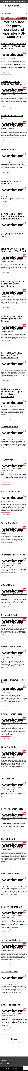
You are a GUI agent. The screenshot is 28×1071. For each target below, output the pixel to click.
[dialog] (14, 535)
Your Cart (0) (4, 1)
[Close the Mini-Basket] (26, 2)
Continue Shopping (14, 21)
